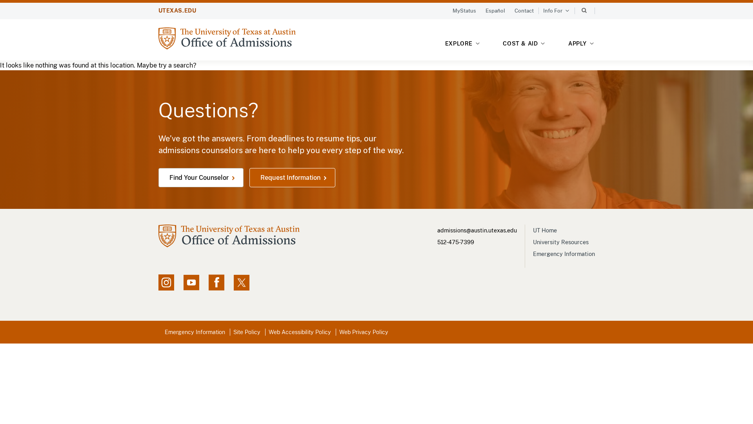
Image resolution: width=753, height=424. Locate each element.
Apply (577, 43)
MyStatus (464, 11)
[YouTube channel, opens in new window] (191, 283)
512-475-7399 (455, 242)
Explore (459, 43)
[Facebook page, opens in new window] (216, 283)
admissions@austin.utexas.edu (477, 230)
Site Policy (246, 332)
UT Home (545, 230)
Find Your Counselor (199, 177)
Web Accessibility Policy (300, 332)
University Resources (561, 242)
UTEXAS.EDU (177, 10)
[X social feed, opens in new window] (241, 283)
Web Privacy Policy (363, 332)
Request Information (290, 177)
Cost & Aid (520, 43)
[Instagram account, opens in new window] (166, 283)
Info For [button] (552, 11)
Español (495, 11)
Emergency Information (564, 254)
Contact (524, 11)
